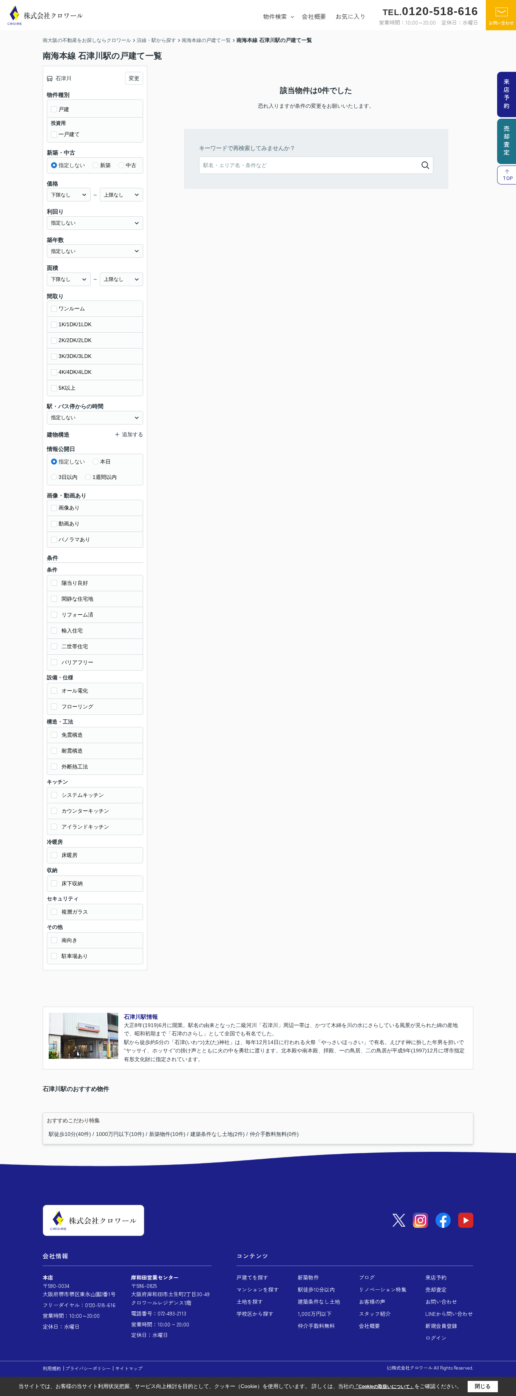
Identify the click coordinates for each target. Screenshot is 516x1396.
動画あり (69, 524)
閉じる (483, 1386)
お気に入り (350, 16)
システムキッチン (83, 795)
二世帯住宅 (75, 646)
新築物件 (308, 1277)
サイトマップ (128, 1368)
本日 (105, 462)
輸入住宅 (72, 631)
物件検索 (275, 16)
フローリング (77, 706)
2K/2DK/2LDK (75, 340)
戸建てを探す (252, 1277)
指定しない (72, 165)
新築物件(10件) (167, 1134)
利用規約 (52, 1368)
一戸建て (69, 134)
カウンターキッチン (85, 811)
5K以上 (67, 388)
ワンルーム (72, 308)
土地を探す (249, 1301)
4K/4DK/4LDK (75, 372)
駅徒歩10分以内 (316, 1289)
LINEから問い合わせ (449, 1313)
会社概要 (314, 16)
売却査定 (435, 1289)
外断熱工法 (75, 767)
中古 (131, 165)
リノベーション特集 (382, 1289)
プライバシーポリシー (88, 1368)
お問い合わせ (501, 23)
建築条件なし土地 (319, 1301)
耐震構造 (72, 751)
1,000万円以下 (315, 1313)
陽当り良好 (75, 583)
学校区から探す (254, 1313)
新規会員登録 (441, 1325)
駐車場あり (75, 956)
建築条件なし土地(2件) (217, 1134)
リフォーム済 (77, 615)
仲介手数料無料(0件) (274, 1134)
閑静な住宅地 (77, 599)
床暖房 (69, 855)
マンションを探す (257, 1289)
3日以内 (68, 477)
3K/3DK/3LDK (75, 356)
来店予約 (435, 1277)
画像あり (69, 508)
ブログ (367, 1277)
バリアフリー (77, 662)
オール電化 (75, 691)
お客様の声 (372, 1301)
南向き (69, 940)
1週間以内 (105, 477)
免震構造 (72, 735)
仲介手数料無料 (316, 1325)
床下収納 (72, 883)
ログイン (435, 1338)
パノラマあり (74, 539)
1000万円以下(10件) (120, 1134)
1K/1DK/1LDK (75, 324)
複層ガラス (75, 912)
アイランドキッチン (85, 827)
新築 (105, 165)
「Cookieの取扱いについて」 (384, 1386)
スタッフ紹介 (375, 1313)
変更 (134, 78)
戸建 (64, 109)
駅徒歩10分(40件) (70, 1134)
